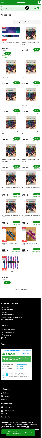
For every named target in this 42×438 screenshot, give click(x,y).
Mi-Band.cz (7, 335)
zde (27, 426)
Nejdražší (26, 22)
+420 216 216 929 (9, 332)
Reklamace (4, 312)
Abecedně (34, 22)
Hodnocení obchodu (7, 309)
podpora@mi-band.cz (10, 329)
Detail (7, 53)
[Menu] (3, 2)
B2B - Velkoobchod (7, 319)
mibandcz (7, 338)
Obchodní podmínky (7, 314)
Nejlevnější (17, 22)
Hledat (27, 8)
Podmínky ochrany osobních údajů (11, 317)
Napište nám (5, 307)
